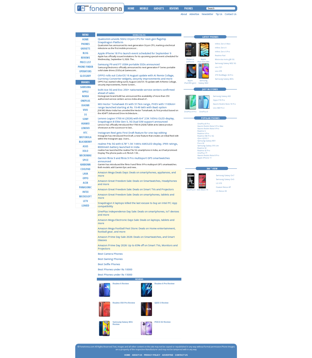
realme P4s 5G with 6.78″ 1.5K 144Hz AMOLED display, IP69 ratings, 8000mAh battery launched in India (138, 145)
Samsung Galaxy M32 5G (225, 63)
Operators (85, 71)
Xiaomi (85, 105)
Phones (85, 44)
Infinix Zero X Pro (222, 51)
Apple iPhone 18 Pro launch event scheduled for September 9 (134, 53)
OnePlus (85, 101)
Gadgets (85, 48)
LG (85, 114)
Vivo (85, 110)
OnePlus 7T (202, 153)
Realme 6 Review (121, 283)
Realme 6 (201, 131)
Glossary (85, 76)
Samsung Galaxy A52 (222, 96)
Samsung (85, 87)
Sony (85, 119)
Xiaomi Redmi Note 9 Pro (208, 128)
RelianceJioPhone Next (190, 61)
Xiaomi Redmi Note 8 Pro (208, 155)
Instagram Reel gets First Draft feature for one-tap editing (132, 132)
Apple (85, 91)
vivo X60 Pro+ (219, 108)
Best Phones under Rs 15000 (115, 274)
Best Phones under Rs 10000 (115, 269)
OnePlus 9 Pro (190, 111)
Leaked (85, 205)
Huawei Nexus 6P (223, 187)
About (184, 14)
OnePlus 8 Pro (203, 123)
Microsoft (85, 196)
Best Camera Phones (110, 253)
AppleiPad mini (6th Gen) (203, 61)
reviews (139, 279)
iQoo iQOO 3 (202, 138)
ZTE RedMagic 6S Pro (224, 75)
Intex (85, 192)
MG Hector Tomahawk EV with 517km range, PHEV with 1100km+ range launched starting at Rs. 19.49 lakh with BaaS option (137, 105)
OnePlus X (191, 189)
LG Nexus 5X (221, 191)
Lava (85, 173)
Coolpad (85, 169)
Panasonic (85, 187)
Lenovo (85, 128)
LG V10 (219, 183)
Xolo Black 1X (202, 189)
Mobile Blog (139, 35)
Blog (85, 53)
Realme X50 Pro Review (124, 303)
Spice (85, 160)
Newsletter (207, 14)
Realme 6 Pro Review (164, 283)
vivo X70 (218, 71)
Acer (85, 183)
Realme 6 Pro (203, 133)
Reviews (85, 57)
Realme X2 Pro (203, 150)
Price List (85, 62)
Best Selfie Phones (109, 264)
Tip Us (219, 14)
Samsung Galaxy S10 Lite (208, 145)
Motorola (85, 137)
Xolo (85, 151)
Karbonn (85, 164)
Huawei (85, 123)
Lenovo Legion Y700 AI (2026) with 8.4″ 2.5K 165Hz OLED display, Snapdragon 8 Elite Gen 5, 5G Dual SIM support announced (136, 120)
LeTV (85, 201)
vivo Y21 (218, 67)
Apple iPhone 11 (204, 158)
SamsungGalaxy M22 (203, 81)
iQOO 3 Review (161, 303)
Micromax (85, 155)
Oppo (85, 178)
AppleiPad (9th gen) (190, 81)
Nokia (85, 96)
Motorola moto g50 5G (224, 59)
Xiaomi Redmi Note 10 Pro (224, 104)
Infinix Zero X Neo (222, 43)
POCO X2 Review (162, 322)
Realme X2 (202, 148)
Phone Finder (85, 67)
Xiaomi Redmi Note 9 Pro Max (210, 126)
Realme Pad (220, 55)
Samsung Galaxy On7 (225, 175)
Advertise (194, 14)
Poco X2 (200, 143)
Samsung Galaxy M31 (206, 140)
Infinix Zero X (220, 47)
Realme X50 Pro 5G (205, 136)
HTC (85, 132)
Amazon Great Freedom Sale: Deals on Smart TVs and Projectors (136, 189)
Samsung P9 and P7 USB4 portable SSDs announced (129, 64)
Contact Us (230, 14)
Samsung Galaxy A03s (224, 79)
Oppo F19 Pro (219, 100)
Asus (85, 146)
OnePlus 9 (203, 111)
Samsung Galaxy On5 (225, 179)
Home (85, 39)
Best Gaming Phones (110, 259)
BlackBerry (85, 142)
